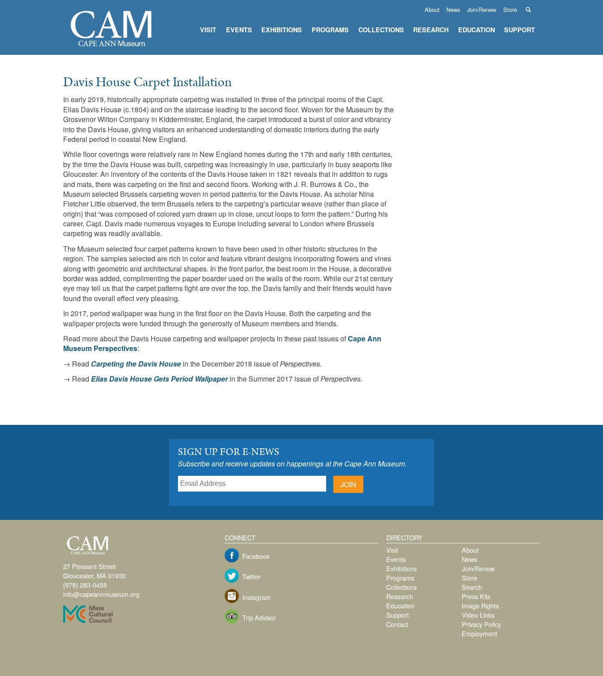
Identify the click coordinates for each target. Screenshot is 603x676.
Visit (208, 29)
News (453, 9)
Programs (330, 29)
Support (519, 29)
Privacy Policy (481, 624)
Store (510, 9)
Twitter (251, 576)
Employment (479, 633)
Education (476, 29)
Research (430, 29)
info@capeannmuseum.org (101, 594)
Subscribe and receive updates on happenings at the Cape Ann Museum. (292, 463)
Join (348, 484)
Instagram (256, 597)
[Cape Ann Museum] (111, 48)
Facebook (256, 556)
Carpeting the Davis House (136, 364)
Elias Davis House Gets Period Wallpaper (159, 379)
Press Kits (476, 596)
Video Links (478, 614)
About (432, 9)
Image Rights (480, 605)
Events (239, 29)
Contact (397, 624)
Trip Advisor (259, 617)
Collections (381, 29)
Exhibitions (281, 29)
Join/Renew (481, 9)
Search (533, 10)
